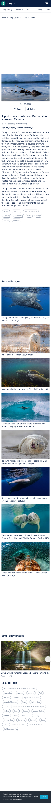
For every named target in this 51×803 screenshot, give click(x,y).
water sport (39, 706)
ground (6, 715)
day (22, 724)
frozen (13, 724)
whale (5, 211)
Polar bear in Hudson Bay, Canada (17, 354)
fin (39, 724)
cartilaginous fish (10, 729)
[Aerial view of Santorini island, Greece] (3, 87)
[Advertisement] (25, 46)
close (43, 720)
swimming (18, 216)
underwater (17, 706)
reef (38, 697)
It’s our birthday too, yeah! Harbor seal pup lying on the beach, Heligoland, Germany (24, 462)
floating (6, 216)
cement (33, 720)
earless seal (8, 720)
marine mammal (31, 211)
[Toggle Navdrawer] (47, 3)
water (38, 216)
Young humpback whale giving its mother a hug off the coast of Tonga (25, 319)
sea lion (16, 211)
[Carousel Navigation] (25, 661)
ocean (25, 711)
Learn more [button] (17, 800)
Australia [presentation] (19, 10)
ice (4, 724)
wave (24, 702)
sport (16, 711)
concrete (21, 720)
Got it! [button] (44, 797)
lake (29, 216)
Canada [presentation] (30, 10)
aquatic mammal (10, 702)
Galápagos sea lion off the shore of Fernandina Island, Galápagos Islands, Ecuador (23, 425)
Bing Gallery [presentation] (7, 10)
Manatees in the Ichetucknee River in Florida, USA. (25, 389)
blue (28, 706)
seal (15, 715)
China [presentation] (40, 10)
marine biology (39, 711)
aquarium (27, 697)
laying (36, 715)
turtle (5, 706)
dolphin (6, 697)
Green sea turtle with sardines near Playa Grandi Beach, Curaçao (24, 574)
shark (30, 724)
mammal (31, 693)
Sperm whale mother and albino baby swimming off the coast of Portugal (24, 499)
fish (40, 693)
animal (6, 220)
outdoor (16, 220)
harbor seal (35, 702)
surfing (6, 711)
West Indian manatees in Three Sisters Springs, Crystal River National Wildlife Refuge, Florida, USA (25, 536)
